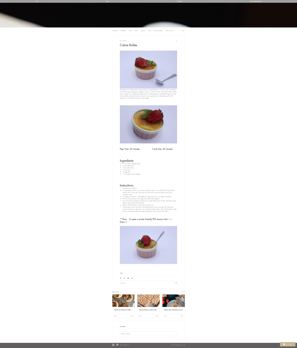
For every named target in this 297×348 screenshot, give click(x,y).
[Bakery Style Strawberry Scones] (173, 300)
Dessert (143, 30)
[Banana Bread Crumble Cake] (148, 300)
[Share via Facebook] (120, 278)
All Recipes (115, 30)
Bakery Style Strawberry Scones (173, 310)
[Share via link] (132, 278)
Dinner (136, 30)
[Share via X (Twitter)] (124, 278)
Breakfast (123, 30)
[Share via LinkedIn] (128, 278)
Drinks (149, 30)
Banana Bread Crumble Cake (147, 310)
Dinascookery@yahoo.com (125, 345)
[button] (183, 30)
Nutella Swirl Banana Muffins (122, 310)
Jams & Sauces (169, 30)
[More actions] (176, 41)
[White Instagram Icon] (113, 344)
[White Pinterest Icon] (117, 344)
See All (183, 291)
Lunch (130, 30)
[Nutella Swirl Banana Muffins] (123, 300)
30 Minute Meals (158, 30)
